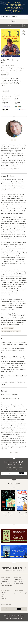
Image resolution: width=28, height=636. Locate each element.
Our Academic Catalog (18, 580)
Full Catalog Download (6, 583)
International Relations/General (11, 331)
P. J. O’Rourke (5, 75)
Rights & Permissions (18, 583)
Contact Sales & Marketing (6, 585)
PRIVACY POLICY (7, 616)
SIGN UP (21, 473)
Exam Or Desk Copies (18, 582)
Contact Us (3, 598)
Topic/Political (9, 328)
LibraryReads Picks (5, 582)
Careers (2, 594)
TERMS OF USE (13, 616)
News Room (3, 593)
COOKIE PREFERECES (20, 616)
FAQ (2, 596)
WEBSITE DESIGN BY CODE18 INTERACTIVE (14, 618)
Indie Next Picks (4, 580)
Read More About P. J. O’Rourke (10, 169)
